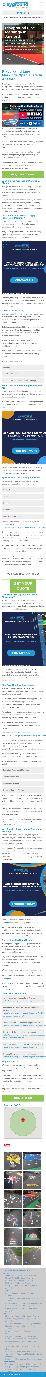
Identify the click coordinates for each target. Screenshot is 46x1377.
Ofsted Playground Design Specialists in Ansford (21, 1342)
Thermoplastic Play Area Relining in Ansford (23, 1364)
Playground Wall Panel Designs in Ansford (22, 1331)
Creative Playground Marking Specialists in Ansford (22, 1319)
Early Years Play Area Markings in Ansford (22, 1306)
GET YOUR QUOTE (23, 586)
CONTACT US (23, 1098)
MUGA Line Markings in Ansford (18, 1283)
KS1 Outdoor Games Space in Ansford (20, 1336)
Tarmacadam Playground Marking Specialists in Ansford (23, 1355)
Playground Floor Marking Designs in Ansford (23, 1359)
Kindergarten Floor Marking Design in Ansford (23, 1303)
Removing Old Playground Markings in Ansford (20, 1370)
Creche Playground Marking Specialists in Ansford (22, 1309)
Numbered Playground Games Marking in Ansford (22, 1327)
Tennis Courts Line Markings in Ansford (21, 1275)
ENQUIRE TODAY (23, 174)
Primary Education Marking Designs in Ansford (20, 1294)
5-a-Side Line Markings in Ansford (19, 1280)
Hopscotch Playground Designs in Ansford (22, 1316)
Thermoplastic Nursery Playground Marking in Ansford (23, 1299)
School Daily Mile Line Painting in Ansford (22, 1346)
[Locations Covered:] (3, 4)
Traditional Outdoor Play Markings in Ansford (23, 1324)
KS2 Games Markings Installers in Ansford (22, 1339)
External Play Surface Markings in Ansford (22, 1351)
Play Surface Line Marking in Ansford (18, 1270)
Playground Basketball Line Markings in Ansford (21, 1287)
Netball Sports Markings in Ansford (19, 1278)
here (10, 978)
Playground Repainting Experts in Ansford (22, 1367)
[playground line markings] (17, 5)
